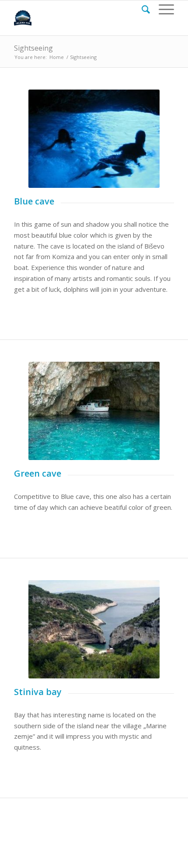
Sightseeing (33, 48)
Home (56, 57)
